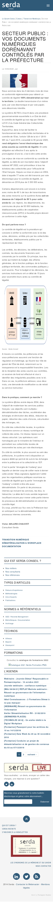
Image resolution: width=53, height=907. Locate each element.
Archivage (9, 623)
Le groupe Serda (8, 18)
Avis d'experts (11, 597)
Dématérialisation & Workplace (21, 542)
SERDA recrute (9, 829)
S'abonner (44, 801)
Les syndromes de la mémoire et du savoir (30, 862)
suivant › (32, 754)
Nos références (12, 575)
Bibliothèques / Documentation (17, 620)
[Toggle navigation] (48, 5)
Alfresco (8, 638)
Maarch (8, 642)
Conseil (19, 18)
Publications (10, 600)
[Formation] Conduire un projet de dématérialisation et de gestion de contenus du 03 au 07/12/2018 (26, 744)
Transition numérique (15, 539)
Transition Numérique (32, 18)
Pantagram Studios (44, 895)
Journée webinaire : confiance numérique (25, 685)
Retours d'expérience (14, 590)
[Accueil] (11, 5)
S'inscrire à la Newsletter (15, 832)
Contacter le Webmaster (27, 884)
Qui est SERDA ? (9, 825)
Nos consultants (12, 571)
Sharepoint (9, 645)
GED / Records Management (16, 616)
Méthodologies (11, 593)
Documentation (11, 546)
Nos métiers (11, 568)
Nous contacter (43, 866)
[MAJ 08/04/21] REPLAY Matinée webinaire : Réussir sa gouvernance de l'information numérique (26, 692)
